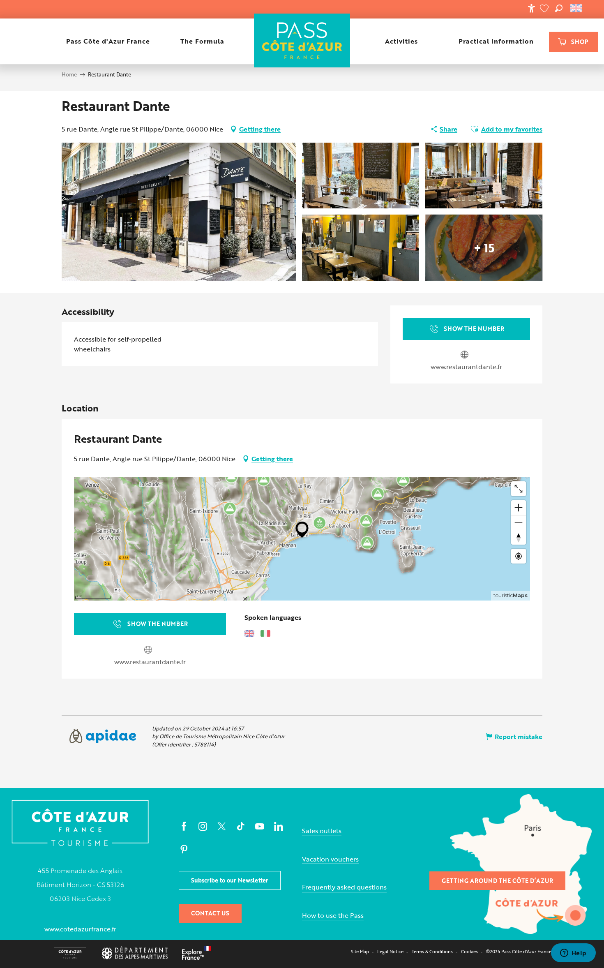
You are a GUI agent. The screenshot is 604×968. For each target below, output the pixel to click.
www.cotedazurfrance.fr (80, 929)
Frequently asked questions (344, 887)
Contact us (210, 913)
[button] (559, 8)
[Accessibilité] (531, 8)
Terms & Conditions (432, 951)
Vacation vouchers (330, 859)
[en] (577, 8)
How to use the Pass (333, 915)
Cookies (469, 951)
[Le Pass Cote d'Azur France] (302, 41)
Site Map (360, 951)
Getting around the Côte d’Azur (497, 880)
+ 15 (484, 247)
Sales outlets (321, 831)
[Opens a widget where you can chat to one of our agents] (573, 953)
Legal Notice (390, 951)
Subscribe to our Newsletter (229, 880)
